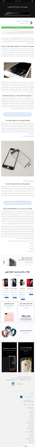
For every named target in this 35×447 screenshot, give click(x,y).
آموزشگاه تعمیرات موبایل (29, 431)
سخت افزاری (22, 288)
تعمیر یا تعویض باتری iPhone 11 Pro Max (11, 292)
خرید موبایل (25, 241)
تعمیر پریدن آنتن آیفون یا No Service (20, 297)
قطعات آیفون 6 (31, 246)
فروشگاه (32, 414)
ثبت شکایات (31, 416)
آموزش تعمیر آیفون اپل (29, 423)
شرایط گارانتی (31, 412)
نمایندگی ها (31, 410)
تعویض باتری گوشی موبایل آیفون (21, 290)
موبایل (29, 50)
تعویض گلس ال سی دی (4, 52)
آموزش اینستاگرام (30, 426)
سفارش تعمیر (17, 27)
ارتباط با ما (31, 419)
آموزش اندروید (31, 437)
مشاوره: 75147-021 (17, 29)
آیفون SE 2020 (30, 289)
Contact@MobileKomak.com (10, 380)
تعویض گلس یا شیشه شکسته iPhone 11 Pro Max (10, 294)
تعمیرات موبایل (24, 214)
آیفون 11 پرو (6, 288)
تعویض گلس (21, 83)
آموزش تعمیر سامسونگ (29, 428)
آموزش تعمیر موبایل (30, 421)
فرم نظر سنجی (31, 435)
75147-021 (28, 262)
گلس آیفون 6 (32, 248)
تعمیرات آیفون (31, 440)
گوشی (23, 98)
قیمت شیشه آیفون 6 (31, 251)
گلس (10, 82)
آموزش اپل (31, 433)
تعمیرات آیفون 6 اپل (26, 181)
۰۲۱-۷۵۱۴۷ (13, 378)
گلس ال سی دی (10, 132)
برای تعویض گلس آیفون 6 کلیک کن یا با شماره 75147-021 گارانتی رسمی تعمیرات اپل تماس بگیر (17, 114)
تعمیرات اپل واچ (30, 442)
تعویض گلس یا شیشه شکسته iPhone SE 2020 (27, 291)
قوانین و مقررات (31, 424)
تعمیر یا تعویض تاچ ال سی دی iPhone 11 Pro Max (10, 296)
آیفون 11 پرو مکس (13, 288)
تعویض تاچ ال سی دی (28, 82)
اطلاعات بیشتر (17, 275)
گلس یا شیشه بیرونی (21, 100)
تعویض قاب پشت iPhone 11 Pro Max (12, 290)
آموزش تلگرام (31, 430)
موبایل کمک (32, 43)
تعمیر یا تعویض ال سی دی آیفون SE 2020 (28, 292)
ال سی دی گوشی (20, 54)
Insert (26, 446)
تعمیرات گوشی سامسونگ (29, 438)
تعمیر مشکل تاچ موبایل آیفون (21, 295)
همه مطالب (31, 294)
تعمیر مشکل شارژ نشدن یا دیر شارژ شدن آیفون (19, 292)
